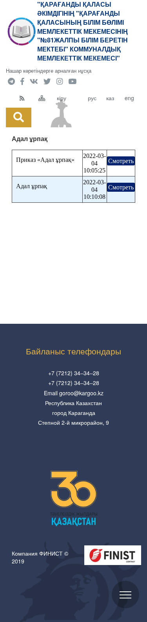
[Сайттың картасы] (45, 98)
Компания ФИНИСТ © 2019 (40, 557)
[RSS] (27, 98)
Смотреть (121, 161)
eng (129, 98)
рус (92, 98)
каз (110, 98)
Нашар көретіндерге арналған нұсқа (48, 70)
